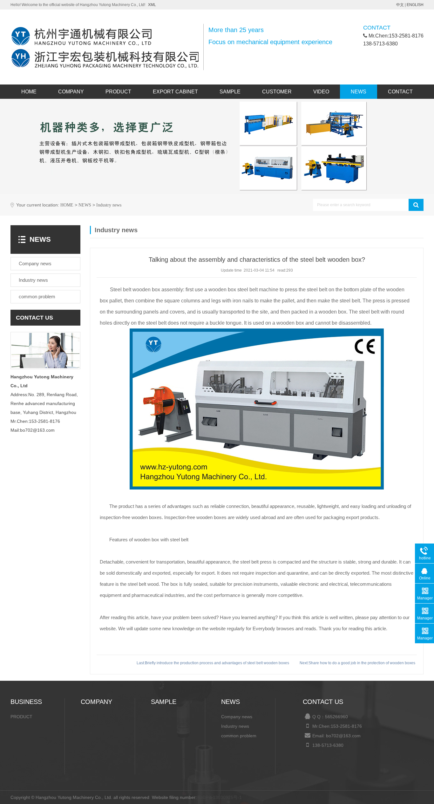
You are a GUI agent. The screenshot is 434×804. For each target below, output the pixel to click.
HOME (29, 91)
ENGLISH (415, 5)
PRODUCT (118, 91)
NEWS (358, 91)
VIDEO (321, 91)
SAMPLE (230, 91)
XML (152, 5)
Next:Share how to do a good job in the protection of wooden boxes (357, 663)
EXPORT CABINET (175, 91)
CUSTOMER (277, 91)
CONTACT (400, 91)
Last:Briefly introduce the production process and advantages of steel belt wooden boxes (213, 663)
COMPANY (71, 91)
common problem (238, 735)
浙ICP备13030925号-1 (219, 797)
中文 (400, 5)
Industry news (108, 205)
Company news (236, 716)
